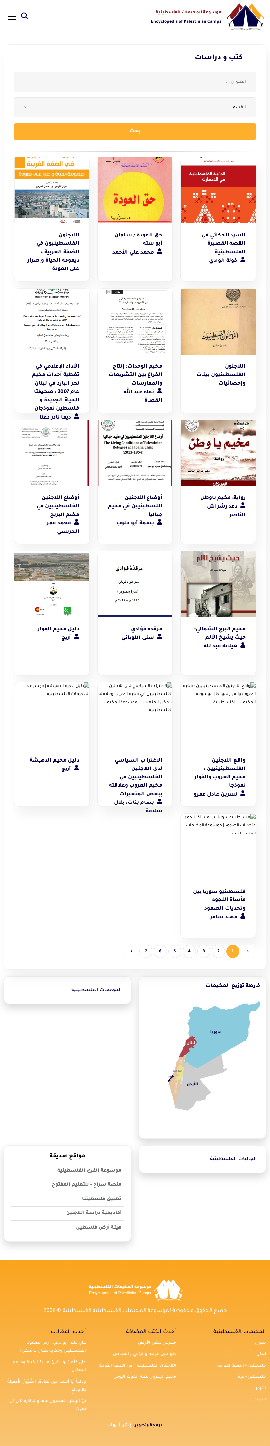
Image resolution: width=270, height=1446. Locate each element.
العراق (259, 1400)
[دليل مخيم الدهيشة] (51, 715)
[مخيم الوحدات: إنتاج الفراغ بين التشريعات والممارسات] (135, 322)
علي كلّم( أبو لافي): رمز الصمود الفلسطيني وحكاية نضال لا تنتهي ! (53, 1347)
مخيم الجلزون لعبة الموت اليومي (144, 1377)
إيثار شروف (119, 1425)
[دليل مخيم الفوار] (51, 584)
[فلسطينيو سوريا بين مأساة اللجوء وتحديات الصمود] (218, 847)
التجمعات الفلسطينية (96, 990)
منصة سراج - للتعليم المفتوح (87, 1185)
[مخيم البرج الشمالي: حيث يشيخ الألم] (218, 584)
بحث (135, 131)
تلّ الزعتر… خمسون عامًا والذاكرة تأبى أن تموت (47, 1405)
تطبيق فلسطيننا (102, 1199)
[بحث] (24, 17)
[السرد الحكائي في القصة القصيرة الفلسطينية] (218, 190)
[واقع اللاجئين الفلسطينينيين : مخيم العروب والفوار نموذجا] (218, 715)
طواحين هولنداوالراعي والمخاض (144, 1354)
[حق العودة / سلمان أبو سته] (135, 190)
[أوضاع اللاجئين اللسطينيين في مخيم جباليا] (135, 453)
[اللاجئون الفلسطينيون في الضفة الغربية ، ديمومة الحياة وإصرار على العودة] (51, 190)
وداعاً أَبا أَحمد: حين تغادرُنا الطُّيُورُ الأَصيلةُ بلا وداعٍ (46, 1386)
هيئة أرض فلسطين (99, 1228)
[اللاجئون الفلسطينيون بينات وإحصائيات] (218, 322)
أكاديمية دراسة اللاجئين (94, 1213)
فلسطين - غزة (252, 1377)
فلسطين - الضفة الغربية (241, 1366)
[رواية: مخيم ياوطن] (218, 453)
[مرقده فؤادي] (135, 584)
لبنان (261, 1354)
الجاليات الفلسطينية (233, 1159)
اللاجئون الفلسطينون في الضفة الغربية (137, 1366)
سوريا (260, 1343)
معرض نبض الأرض (157, 1343)
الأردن (260, 1388)
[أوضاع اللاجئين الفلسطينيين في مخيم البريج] (51, 453)
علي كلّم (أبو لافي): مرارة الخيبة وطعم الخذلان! (49, 1366)
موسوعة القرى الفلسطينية (89, 1171)
